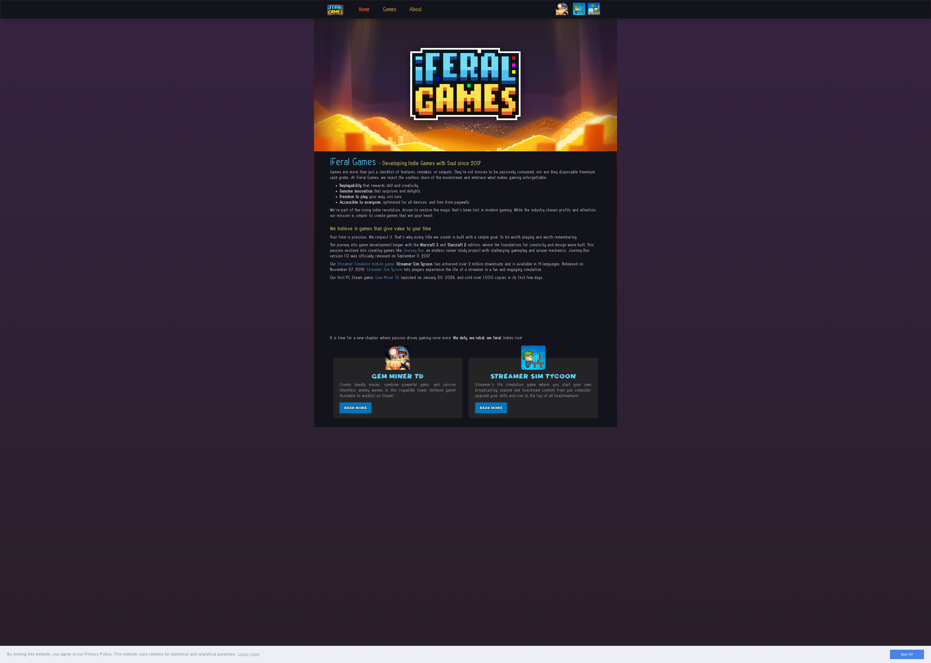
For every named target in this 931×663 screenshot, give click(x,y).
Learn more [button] (249, 654)
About (415, 9)
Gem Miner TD (387, 278)
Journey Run (413, 250)
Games (389, 9)
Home (364, 9)
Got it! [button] (907, 654)
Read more (355, 407)
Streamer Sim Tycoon (385, 270)
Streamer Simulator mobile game (365, 264)
